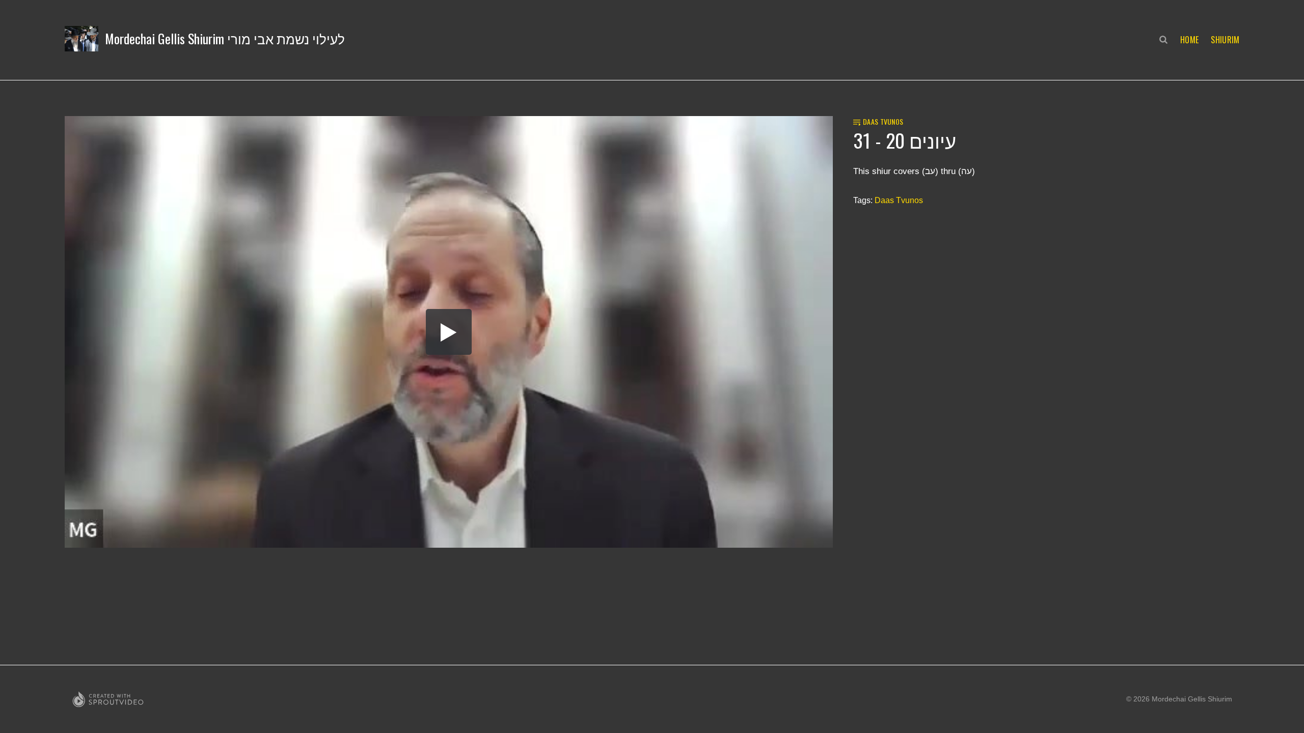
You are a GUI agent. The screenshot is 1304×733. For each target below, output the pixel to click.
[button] (205, 38)
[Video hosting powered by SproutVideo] (108, 699)
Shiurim (1225, 40)
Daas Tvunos (899, 200)
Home (1189, 40)
